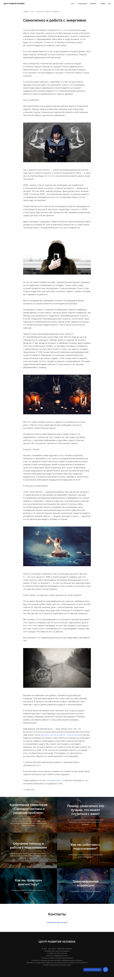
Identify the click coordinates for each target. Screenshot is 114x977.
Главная (25, 11)
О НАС (72, 3)
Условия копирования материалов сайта (57, 965)
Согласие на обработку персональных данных (57, 958)
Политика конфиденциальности (57, 956)
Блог (32, 11)
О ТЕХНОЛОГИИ (82, 3)
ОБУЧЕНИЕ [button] (93, 3)
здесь (38, 765)
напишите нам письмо (57, 922)
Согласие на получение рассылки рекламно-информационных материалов (57, 960)
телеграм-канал (53, 780)
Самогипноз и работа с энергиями (47, 11)
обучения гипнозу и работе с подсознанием (60, 734)
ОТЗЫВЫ (102, 3)
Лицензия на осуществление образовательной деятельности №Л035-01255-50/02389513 (57, 962)
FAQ (109, 3)
